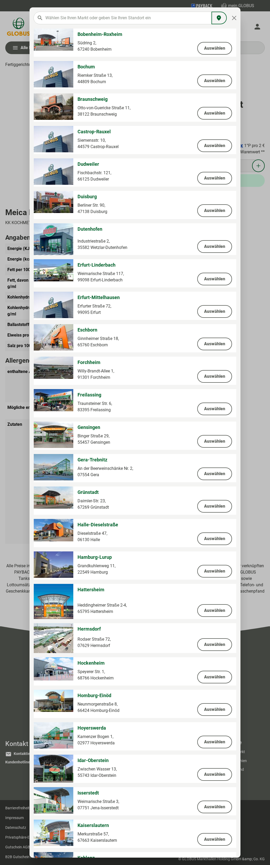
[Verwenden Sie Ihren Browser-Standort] (219, 18)
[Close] (234, 18)
